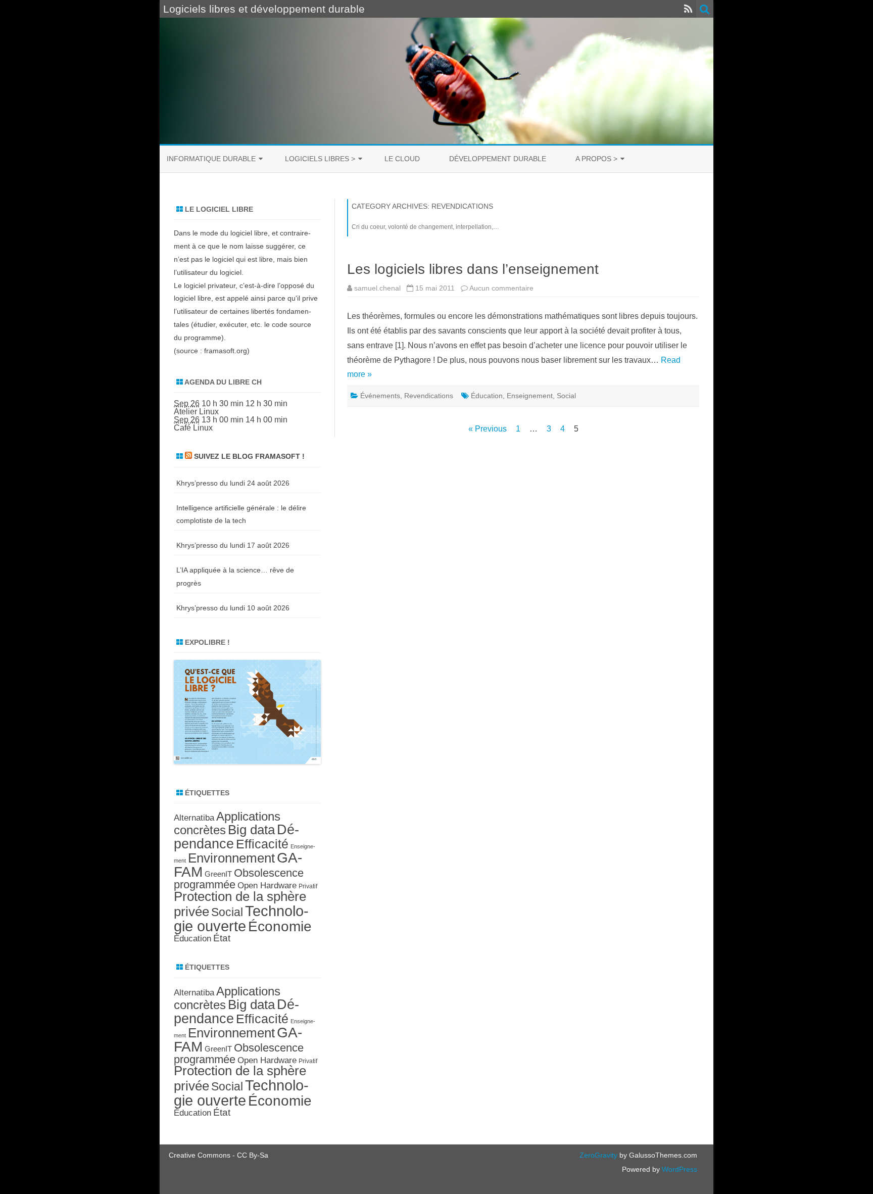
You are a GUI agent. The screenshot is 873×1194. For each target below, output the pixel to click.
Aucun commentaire (501, 288)
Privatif (308, 886)
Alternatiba (194, 818)
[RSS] (688, 9)
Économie (280, 926)
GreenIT (218, 874)
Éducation (487, 396)
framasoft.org (225, 351)
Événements (380, 396)
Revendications (428, 396)
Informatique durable (211, 159)
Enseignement (530, 396)
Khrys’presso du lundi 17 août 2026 (232, 545)
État (221, 938)
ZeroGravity (598, 1155)
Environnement (231, 858)
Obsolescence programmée (239, 879)
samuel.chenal (377, 288)
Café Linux (193, 427)
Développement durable (497, 159)
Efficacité (262, 844)
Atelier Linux (196, 411)
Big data (251, 830)
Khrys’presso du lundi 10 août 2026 (232, 608)
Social (566, 396)
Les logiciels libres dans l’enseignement (473, 269)
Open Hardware (267, 885)
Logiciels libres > (320, 159)
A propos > (596, 159)
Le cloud (402, 159)
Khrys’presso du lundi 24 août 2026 (232, 483)
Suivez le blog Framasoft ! (249, 456)
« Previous (487, 428)
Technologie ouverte (241, 918)
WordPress (678, 1169)
